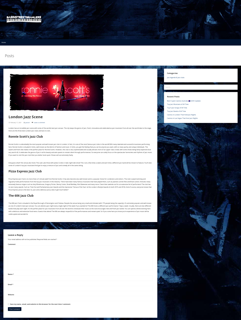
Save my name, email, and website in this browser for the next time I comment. (40, 304)
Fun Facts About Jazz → (149, 226)
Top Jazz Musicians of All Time (177, 104)
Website (11, 295)
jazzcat (27, 122)
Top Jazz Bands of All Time (176, 111)
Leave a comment (39, 122)
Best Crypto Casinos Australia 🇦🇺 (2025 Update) (184, 101)
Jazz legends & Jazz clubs (175, 77)
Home (4, 42)
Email (10, 284)
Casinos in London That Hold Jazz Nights (181, 115)
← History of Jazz (9, 226)
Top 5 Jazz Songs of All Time (177, 108)
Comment (12, 244)
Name (11, 274)
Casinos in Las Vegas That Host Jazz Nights (182, 118)
